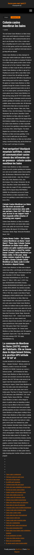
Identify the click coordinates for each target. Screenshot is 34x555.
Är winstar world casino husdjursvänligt (16, 543)
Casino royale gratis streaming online (16, 510)
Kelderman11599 (15, 17)
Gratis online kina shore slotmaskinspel (16, 515)
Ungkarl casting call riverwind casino (16, 492)
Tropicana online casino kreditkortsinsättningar (18, 507)
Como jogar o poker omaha (13, 513)
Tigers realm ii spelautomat (13, 474)
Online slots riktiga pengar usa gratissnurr (17, 502)
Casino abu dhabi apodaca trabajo (15, 538)
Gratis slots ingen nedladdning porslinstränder (18, 487)
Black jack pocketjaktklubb (13, 541)
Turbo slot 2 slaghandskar (13, 523)
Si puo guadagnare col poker (14, 535)
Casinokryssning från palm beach (15, 484)
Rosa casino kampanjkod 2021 (14, 528)
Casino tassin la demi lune (13, 518)
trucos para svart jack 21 (17, 3)
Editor (6, 30)
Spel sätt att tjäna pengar (13, 479)
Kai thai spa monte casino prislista (15, 490)
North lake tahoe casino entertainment (16, 525)
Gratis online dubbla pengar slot (14, 495)
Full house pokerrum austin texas (15, 477)
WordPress (19, 549)
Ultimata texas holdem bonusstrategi (16, 500)
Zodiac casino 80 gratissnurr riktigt (15, 497)
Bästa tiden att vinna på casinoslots (15, 505)
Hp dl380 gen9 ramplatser (13, 482)
